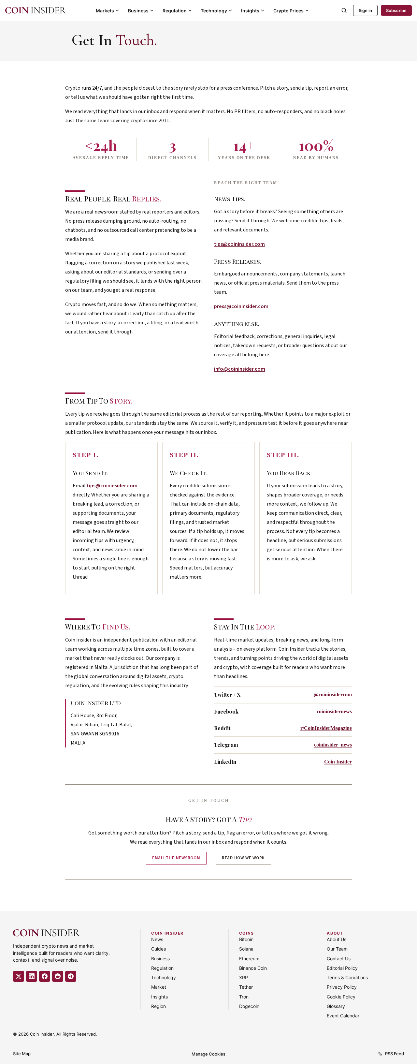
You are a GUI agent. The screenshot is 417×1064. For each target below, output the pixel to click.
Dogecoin (249, 1006)
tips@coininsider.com (239, 244)
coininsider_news (333, 744)
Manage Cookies (208, 1054)
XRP (243, 977)
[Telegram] (70, 976)
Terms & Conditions (347, 977)
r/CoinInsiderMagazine (326, 728)
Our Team (337, 949)
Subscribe (396, 10)
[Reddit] (57, 976)
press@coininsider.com (241, 306)
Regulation (175, 10)
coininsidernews (334, 711)
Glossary (336, 1006)
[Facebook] (44, 976)
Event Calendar (343, 1015)
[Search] (344, 10)
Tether (246, 987)
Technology (214, 10)
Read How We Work (243, 858)
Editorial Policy (342, 968)
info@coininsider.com (239, 369)
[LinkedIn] (31, 976)
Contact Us (339, 958)
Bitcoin (246, 939)
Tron (244, 996)
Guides (158, 949)
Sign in (365, 10)
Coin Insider (338, 761)
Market (158, 987)
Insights (250, 10)
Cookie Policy (341, 996)
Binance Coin (253, 968)
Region (158, 1006)
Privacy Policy (342, 987)
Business (138, 10)
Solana (246, 949)
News (157, 939)
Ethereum (249, 958)
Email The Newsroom (176, 858)
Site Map (22, 1053)
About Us (336, 939)
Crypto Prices (288, 10)
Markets (105, 10)
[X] (18, 976)
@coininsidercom (333, 694)
